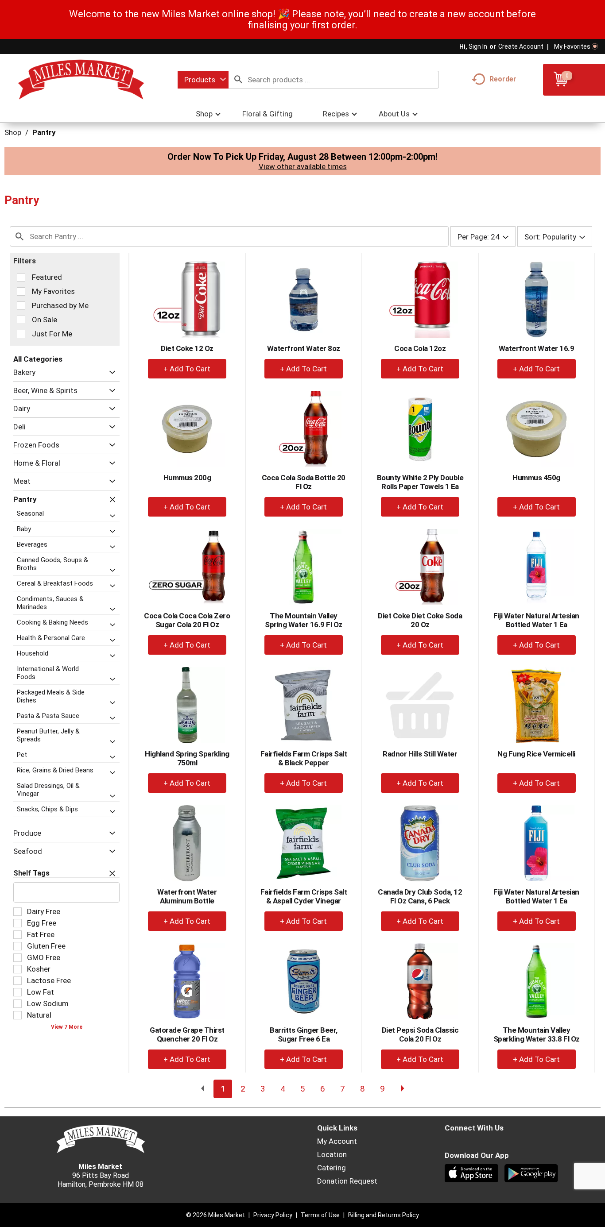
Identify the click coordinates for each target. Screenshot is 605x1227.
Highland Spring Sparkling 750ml (187, 758)
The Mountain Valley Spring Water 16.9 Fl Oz (303, 620)
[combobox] (203, 80)
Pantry (44, 132)
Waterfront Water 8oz (303, 348)
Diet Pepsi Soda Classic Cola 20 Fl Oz (420, 1034)
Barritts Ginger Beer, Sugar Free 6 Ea (303, 1034)
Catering (331, 1167)
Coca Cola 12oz (420, 348)
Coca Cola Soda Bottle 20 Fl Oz (303, 482)
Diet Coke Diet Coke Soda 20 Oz (420, 620)
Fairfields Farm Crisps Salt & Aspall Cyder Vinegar (303, 896)
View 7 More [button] (66, 1027)
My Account (337, 1141)
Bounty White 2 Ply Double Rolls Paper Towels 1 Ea (420, 482)
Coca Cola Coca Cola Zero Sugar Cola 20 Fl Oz (187, 620)
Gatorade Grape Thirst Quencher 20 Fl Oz (187, 1034)
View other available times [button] (303, 166)
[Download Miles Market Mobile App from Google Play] (532, 1174)
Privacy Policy (272, 1215)
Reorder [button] (502, 79)
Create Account (520, 46)
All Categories (37, 359)
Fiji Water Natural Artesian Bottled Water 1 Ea (536, 620)
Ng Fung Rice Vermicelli (536, 753)
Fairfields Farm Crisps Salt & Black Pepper (303, 758)
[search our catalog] (238, 80)
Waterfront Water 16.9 (536, 348)
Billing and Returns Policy (383, 1215)
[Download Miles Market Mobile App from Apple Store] (472, 1174)
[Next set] (402, 1089)
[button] (110, 372)
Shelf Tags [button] (31, 873)
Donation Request (347, 1181)
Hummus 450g (536, 477)
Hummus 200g (187, 477)
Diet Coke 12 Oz (187, 348)
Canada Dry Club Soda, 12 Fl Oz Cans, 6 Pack (420, 896)
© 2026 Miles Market (215, 1215)
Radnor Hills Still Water (420, 753)
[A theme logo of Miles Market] (81, 80)
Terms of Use (320, 1215)
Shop (12, 132)
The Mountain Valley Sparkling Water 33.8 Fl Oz (536, 1034)
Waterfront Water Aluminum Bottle (187, 896)
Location (332, 1154)
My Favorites (572, 46)
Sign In (478, 46)
